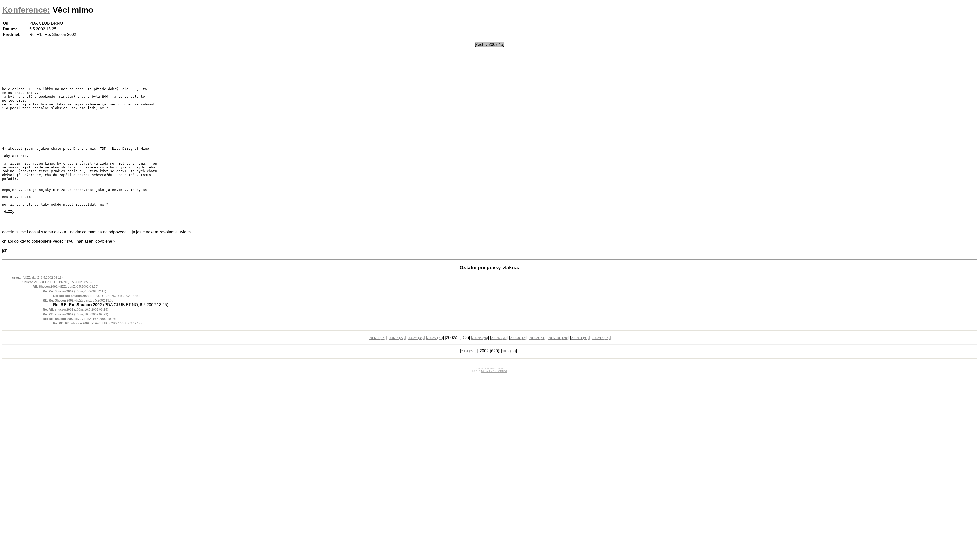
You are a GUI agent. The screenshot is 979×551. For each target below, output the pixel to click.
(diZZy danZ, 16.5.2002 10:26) (79, 319)
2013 (509, 351)
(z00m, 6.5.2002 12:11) (74, 291)
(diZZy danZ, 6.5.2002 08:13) (37, 277)
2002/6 (480, 338)
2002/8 (518, 338)
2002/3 (416, 338)
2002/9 (537, 338)
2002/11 (580, 338)
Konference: (26, 10)
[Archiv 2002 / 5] (489, 44)
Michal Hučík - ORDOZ (494, 371)
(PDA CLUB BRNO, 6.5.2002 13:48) (96, 296)
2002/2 (397, 338)
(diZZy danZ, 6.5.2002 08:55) (65, 287)
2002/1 (377, 338)
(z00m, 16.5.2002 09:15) (75, 309)
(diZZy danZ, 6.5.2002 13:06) (78, 300)
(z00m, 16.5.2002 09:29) (75, 314)
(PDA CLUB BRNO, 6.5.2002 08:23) (57, 282)
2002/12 (601, 338)
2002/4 (435, 338)
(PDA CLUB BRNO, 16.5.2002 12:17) (97, 323)
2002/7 (499, 338)
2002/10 (558, 338)
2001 (468, 351)
